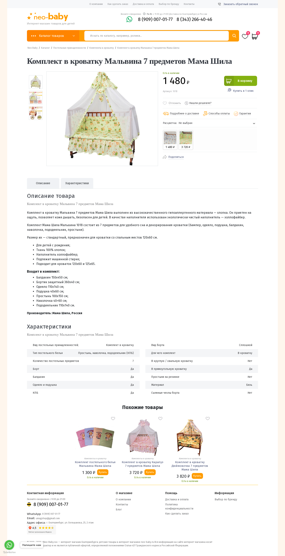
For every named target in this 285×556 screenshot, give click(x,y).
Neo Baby (33, 48)
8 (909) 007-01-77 (155, 19)
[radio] (170, 140)
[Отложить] (113, 418)
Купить (103, 472)
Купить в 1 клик (243, 91)
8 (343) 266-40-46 (194, 19)
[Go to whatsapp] (9, 545)
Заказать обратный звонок (241, 4)
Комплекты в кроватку (101, 48)
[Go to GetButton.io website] (9, 552)
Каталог (45, 48)
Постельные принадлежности (69, 48)
